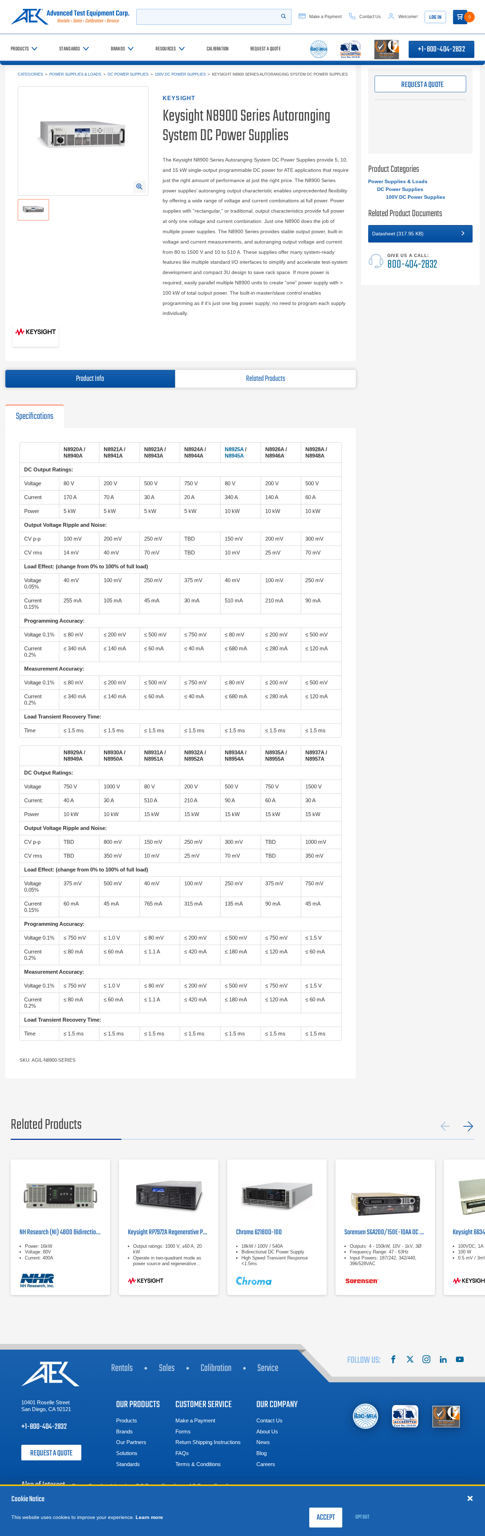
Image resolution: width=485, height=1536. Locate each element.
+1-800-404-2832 (441, 49)
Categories (30, 74)
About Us (267, 1431)
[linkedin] (443, 1360)
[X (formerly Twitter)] (410, 1360)
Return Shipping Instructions (208, 1442)
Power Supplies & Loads (75, 74)
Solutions (126, 1453)
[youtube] (460, 1360)
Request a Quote (51, 1453)
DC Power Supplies (128, 74)
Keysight (179, 98)
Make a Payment (195, 1420)
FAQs (182, 1453)
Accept (326, 1518)
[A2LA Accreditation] (405, 1416)
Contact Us (269, 1420)
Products (126, 1420)
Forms (183, 1431)
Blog (261, 1453)
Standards (128, 1464)
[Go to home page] (70, 17)
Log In (435, 17)
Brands (124, 1431)
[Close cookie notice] (470, 1498)
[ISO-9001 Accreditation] (446, 1416)
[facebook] (393, 1360)
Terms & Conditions (198, 1464)
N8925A (234, 449)
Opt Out (362, 1517)
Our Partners (131, 1442)
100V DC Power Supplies (180, 74)
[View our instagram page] (426, 1360)
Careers (265, 1464)
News (263, 1442)
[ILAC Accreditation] (365, 1416)
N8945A (234, 456)
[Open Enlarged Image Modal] (139, 187)
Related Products (265, 379)
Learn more (149, 1517)
